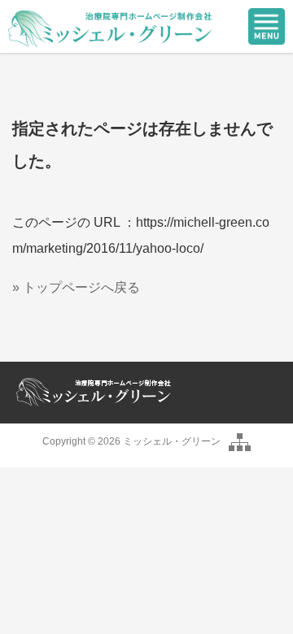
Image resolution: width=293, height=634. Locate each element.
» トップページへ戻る (76, 287)
